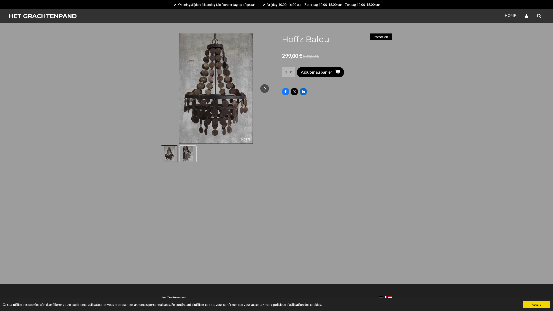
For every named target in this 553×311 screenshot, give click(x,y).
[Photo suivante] (264, 88)
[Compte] (526, 16)
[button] (169, 153)
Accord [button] (536, 304)
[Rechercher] (539, 16)
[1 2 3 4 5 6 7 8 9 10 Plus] (288, 72)
